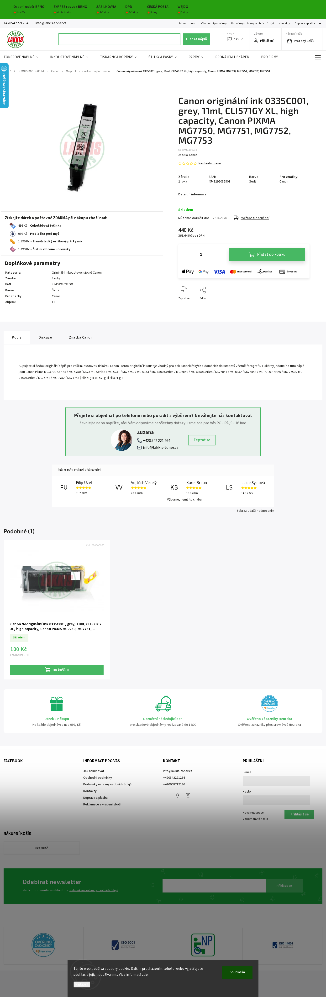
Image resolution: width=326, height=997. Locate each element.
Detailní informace (192, 194)
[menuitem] (24, 57)
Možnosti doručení (255, 218)
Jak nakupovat (187, 23)
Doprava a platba (304, 23)
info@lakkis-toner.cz (161, 447)
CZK (237, 39)
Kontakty (284, 23)
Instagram (188, 795)
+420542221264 (174, 777)
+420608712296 (174, 784)
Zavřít (301, 306)
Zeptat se (201, 440)
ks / (41, 848)
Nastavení (81, 984)
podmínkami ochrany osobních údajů (93, 890)
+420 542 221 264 (156, 441)
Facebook (177, 795)
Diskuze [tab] (45, 337)
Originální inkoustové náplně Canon (77, 272)
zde (145, 974)
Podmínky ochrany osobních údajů (252, 23)
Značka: (187, 155)
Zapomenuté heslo (255, 819)
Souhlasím (237, 972)
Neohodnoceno (210, 163)
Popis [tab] (16, 337)
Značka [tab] (81, 337)
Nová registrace (253, 812)
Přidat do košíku (271, 254)
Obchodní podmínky (213, 23)
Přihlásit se (284, 885)
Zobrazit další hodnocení (254, 510)
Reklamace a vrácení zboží (102, 804)
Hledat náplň (196, 39)
